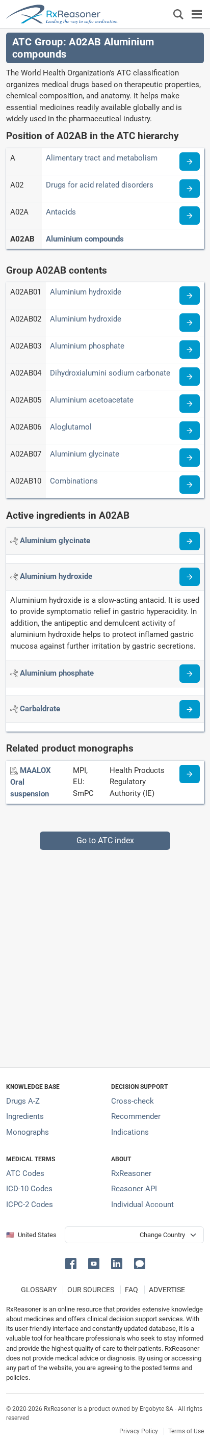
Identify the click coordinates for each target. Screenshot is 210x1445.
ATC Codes (25, 1173)
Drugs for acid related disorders (99, 185)
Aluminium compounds (85, 239)
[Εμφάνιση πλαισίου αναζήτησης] (178, 14)
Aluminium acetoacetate (92, 400)
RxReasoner (131, 1173)
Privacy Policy (138, 1431)
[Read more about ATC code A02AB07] (189, 457)
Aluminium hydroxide (85, 292)
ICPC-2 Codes (29, 1204)
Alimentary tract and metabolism (102, 158)
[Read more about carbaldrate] (189, 709)
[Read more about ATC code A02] (189, 188)
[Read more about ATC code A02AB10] (189, 484)
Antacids (61, 212)
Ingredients (25, 1116)
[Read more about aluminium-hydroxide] (189, 577)
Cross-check (132, 1101)
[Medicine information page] (189, 774)
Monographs (27, 1132)
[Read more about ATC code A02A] (189, 215)
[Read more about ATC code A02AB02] (189, 322)
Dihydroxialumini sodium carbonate (110, 373)
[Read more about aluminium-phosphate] (189, 673)
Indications (130, 1132)
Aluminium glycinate (84, 454)
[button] (72, 1263)
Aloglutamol (71, 427)
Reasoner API (134, 1188)
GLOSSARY (39, 1290)
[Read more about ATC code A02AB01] (189, 295)
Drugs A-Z (23, 1101)
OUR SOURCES (90, 1290)
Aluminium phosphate (87, 346)
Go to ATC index (105, 840)
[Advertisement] (105, 955)
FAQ (131, 1290)
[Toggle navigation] (197, 14)
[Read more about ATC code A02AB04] (189, 376)
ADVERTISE (167, 1290)
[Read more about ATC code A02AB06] (189, 430)
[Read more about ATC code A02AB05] (189, 403)
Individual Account (142, 1204)
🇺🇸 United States (31, 1235)
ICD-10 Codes (29, 1188)
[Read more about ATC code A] (189, 161)
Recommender (136, 1116)
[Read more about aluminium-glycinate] (189, 541)
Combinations (74, 481)
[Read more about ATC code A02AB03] (189, 349)
